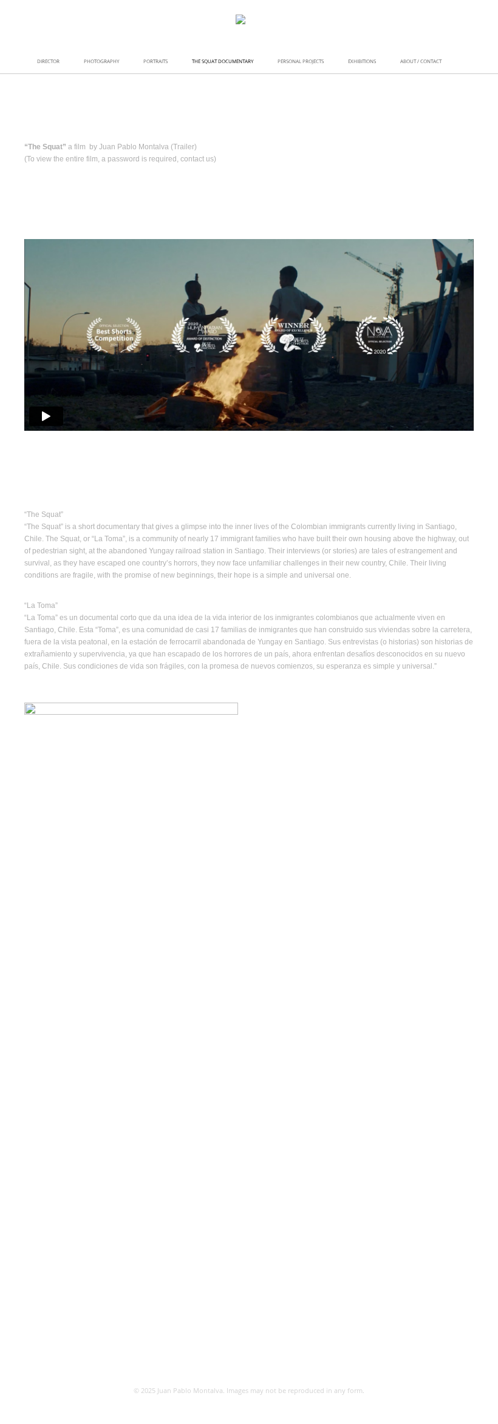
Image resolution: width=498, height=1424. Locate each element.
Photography (101, 61)
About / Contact (421, 61)
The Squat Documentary (222, 61)
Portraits (155, 61)
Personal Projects (301, 61)
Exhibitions (362, 61)
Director (48, 61)
